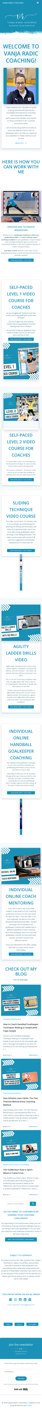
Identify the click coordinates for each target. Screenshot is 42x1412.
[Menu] (37, 3)
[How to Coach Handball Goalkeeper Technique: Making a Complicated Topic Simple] (21, 1000)
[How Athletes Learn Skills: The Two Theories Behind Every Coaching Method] (21, 1074)
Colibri (29, 1405)
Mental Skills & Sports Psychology (16, 1164)
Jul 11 (9, 1195)
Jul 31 (9, 1126)
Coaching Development (12, 1019)
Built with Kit (21, 1389)
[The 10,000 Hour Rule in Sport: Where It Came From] (21, 1145)
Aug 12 (9, 1055)
